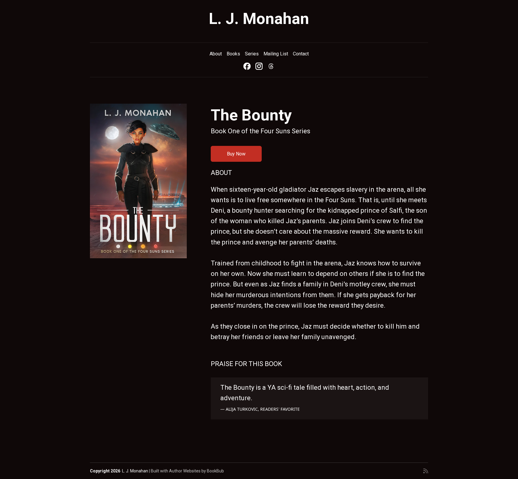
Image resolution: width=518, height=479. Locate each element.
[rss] (425, 471)
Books (233, 54)
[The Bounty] (138, 181)
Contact (301, 54)
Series (252, 54)
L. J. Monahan (259, 19)
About (216, 54)
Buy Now (236, 154)
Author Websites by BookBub (196, 471)
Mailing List (275, 54)
